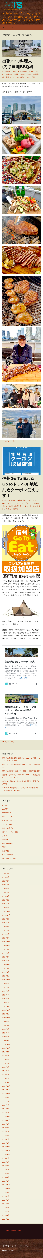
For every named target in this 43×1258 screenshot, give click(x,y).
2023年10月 (6, 946)
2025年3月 (6, 908)
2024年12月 (6, 911)
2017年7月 (6, 1124)
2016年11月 (6, 1151)
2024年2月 (6, 938)
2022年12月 (6, 965)
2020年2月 (6, 1037)
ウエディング (7, 817)
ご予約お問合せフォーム (13, 1231)
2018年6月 (6, 1098)
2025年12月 (6, 900)
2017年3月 (6, 1139)
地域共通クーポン (21, 506)
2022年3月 (6, 968)
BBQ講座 (5, 809)
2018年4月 (6, 1105)
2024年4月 (6, 934)
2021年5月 (6, 991)
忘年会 (8, 509)
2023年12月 (6, 942)
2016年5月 (6, 1173)
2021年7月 (6, 984)
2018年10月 (6, 1094)
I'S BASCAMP (6, 813)
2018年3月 (6, 1109)
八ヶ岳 (4, 836)
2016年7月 (6, 1166)
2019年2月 (6, 1079)
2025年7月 (6, 904)
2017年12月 (6, 1117)
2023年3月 (6, 961)
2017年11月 (6, 1120)
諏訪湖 (15, 509)
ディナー (11, 503)
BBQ (32, 71)
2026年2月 (6, 892)
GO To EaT (33, 500)
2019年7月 (6, 1060)
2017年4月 (6, 1135)
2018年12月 (6, 1086)
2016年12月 (6, 1147)
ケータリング (7, 820)
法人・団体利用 (8, 855)
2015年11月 (6, 1185)
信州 (11, 506)
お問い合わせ (8, 1246)
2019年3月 (6, 1075)
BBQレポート (7, 805)
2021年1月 (6, 1006)
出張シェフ (10, 77)
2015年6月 (6, 1204)
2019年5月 (6, 1067)
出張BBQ (5, 839)
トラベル (19, 503)
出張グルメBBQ (7, 843)
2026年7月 (6, 873)
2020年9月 (6, 1022)
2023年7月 (6, 949)
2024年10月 (6, 919)
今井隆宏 (9, 74)
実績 (4, 847)
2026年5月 (6, 881)
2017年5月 (6, 1132)
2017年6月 (6, 1128)
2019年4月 (6, 1071)
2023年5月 (6, 957)
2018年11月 (6, 1090)
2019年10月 (6, 1052)
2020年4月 (6, 1033)
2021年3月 (6, 999)
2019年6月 (6, 1063)
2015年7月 (6, 1200)
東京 (28, 77)
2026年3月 (6, 889)
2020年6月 (6, 1029)
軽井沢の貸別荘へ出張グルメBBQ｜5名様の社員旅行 (21, 771)
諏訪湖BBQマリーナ (9, 858)
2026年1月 (6, 896)
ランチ (4, 506)
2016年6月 (6, 1170)
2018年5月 (6, 1101)
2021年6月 (6, 987)
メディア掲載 (7, 824)
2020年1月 (6, 1041)
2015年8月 (6, 1196)
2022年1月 (6, 972)
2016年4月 (6, 1177)
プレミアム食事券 (32, 503)
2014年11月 (6, 1219)
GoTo (4, 503)
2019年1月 (6, 1082)
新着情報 (23, 71)
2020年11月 (6, 1014)
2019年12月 (6, 1044)
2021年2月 (6, 1003)
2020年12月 (6, 1010)
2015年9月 (6, 1192)
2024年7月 (6, 923)
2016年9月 (6, 1158)
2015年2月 (6, 1211)
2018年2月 (6, 1113)
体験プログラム (8, 828)
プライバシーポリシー (23, 1246)
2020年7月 (6, 1025)
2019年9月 (6, 1056)
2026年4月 (6, 885)
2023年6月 (6, 953)
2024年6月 (6, 927)
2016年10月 (6, 1154)
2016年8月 (6, 1162)
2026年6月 (6, 877)
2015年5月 (6, 1208)
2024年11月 (6, 915)
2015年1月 (6, 1215)
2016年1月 (6, 1181)
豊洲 (33, 77)
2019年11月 (6, 1048)
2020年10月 (6, 1018)
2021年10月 (6, 980)
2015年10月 (6, 1189)
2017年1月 (6, 1143)
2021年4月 (6, 995)
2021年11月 (6, 976)
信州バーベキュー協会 (23, 74)
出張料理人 (20, 77)
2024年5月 (6, 930)
